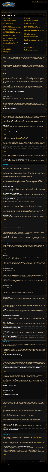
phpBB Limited (17, 138)
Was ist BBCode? (5, 46)
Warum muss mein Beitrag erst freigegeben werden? (9, 43)
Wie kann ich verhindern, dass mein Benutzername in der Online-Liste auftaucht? (12, 27)
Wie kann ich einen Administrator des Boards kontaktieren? (31, 50)
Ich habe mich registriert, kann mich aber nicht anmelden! (9, 20)
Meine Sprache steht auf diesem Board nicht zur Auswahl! (9, 29)
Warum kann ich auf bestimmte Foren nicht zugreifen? (9, 39)
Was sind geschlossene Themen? (6, 51)
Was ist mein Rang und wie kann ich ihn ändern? (8, 31)
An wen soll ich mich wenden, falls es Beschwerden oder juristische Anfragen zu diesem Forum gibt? (34, 49)
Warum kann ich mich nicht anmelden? (7, 21)
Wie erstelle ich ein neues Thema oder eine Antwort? (9, 35)
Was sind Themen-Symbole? (6, 52)
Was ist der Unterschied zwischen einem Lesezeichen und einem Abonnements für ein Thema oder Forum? (34, 39)
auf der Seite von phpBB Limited (37, 437)
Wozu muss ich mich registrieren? (6, 18)
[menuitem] (45, 1)
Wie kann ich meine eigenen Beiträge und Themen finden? (31, 36)
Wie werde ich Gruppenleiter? (27, 21)
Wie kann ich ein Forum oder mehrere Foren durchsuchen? (31, 33)
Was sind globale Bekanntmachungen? (7, 49)
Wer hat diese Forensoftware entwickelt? (29, 47)
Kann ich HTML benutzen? (6, 47)
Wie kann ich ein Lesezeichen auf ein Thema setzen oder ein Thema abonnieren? (33, 40)
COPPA (4, 78)
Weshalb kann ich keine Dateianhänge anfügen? (8, 40)
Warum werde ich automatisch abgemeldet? (8, 23)
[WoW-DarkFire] (8, 4)
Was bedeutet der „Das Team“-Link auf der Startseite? (30, 23)
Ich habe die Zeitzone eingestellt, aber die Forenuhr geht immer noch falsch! (11, 28)
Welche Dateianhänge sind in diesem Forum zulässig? (30, 44)
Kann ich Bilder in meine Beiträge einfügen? (7, 48)
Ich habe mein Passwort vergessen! (7, 22)
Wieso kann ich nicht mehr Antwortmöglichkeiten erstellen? (9, 38)
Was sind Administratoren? (27, 18)
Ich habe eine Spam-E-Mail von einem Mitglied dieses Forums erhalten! (32, 27)
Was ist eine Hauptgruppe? (27, 22)
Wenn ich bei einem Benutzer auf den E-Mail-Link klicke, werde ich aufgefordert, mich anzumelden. (12, 32)
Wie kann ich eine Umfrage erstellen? (7, 37)
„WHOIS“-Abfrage (18, 448)
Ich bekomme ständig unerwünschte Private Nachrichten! (30, 26)
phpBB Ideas (39, 442)
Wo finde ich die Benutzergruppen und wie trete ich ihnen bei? (31, 20)
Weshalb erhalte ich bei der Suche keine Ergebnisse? (30, 34)
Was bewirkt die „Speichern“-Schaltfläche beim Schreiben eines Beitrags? (11, 42)
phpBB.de (22, 138)
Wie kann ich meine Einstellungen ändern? (7, 26)
